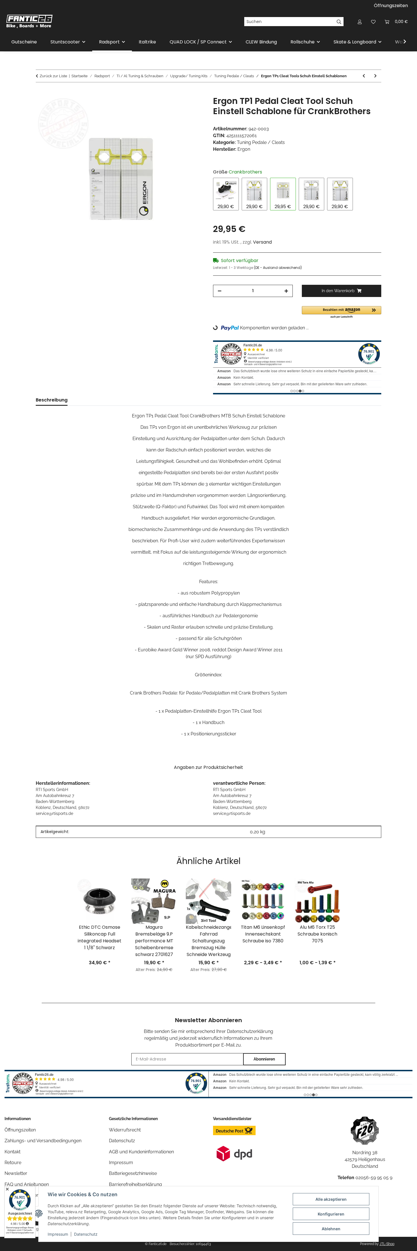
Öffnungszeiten (391, 5)
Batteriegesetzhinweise (133, 1173)
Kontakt (12, 1151)
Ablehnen (331, 1228)
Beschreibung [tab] (52, 400)
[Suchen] (339, 21)
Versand (262, 242)
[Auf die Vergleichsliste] (177, 107)
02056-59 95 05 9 (373, 1177)
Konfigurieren (331, 1214)
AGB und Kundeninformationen (141, 1151)
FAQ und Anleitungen (27, 1184)
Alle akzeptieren (331, 1199)
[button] (360, 21)
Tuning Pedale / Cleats (261, 142)
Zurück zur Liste (53, 76)
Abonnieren (264, 1059)
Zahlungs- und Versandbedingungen (43, 1140)
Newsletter (16, 1173)
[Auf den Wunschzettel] (192, 107)
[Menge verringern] (219, 291)
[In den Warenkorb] (40, 93)
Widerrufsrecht (125, 1130)
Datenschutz (86, 1234)
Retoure (13, 1162)
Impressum (58, 1234)
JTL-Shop (387, 1244)
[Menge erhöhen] (286, 291)
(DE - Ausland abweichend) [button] (278, 267)
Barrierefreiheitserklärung (135, 1184)
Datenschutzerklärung (250, 1031)
